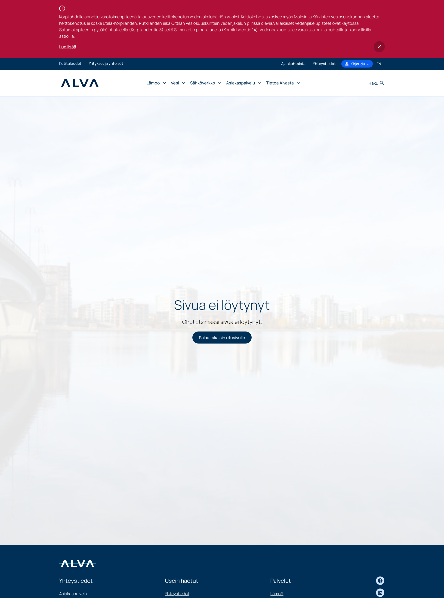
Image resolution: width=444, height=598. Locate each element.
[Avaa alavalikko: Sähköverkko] (204, 83)
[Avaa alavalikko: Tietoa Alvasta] (281, 83)
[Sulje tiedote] (379, 46)
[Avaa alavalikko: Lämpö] (155, 83)
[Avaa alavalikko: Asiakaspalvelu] (242, 83)
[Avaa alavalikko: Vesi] (177, 83)
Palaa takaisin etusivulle (222, 337)
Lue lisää (67, 47)
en (378, 63)
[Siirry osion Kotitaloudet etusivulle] (79, 82)
